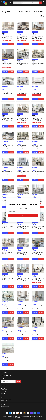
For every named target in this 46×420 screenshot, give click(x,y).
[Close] (39, 199)
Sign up (23, 215)
